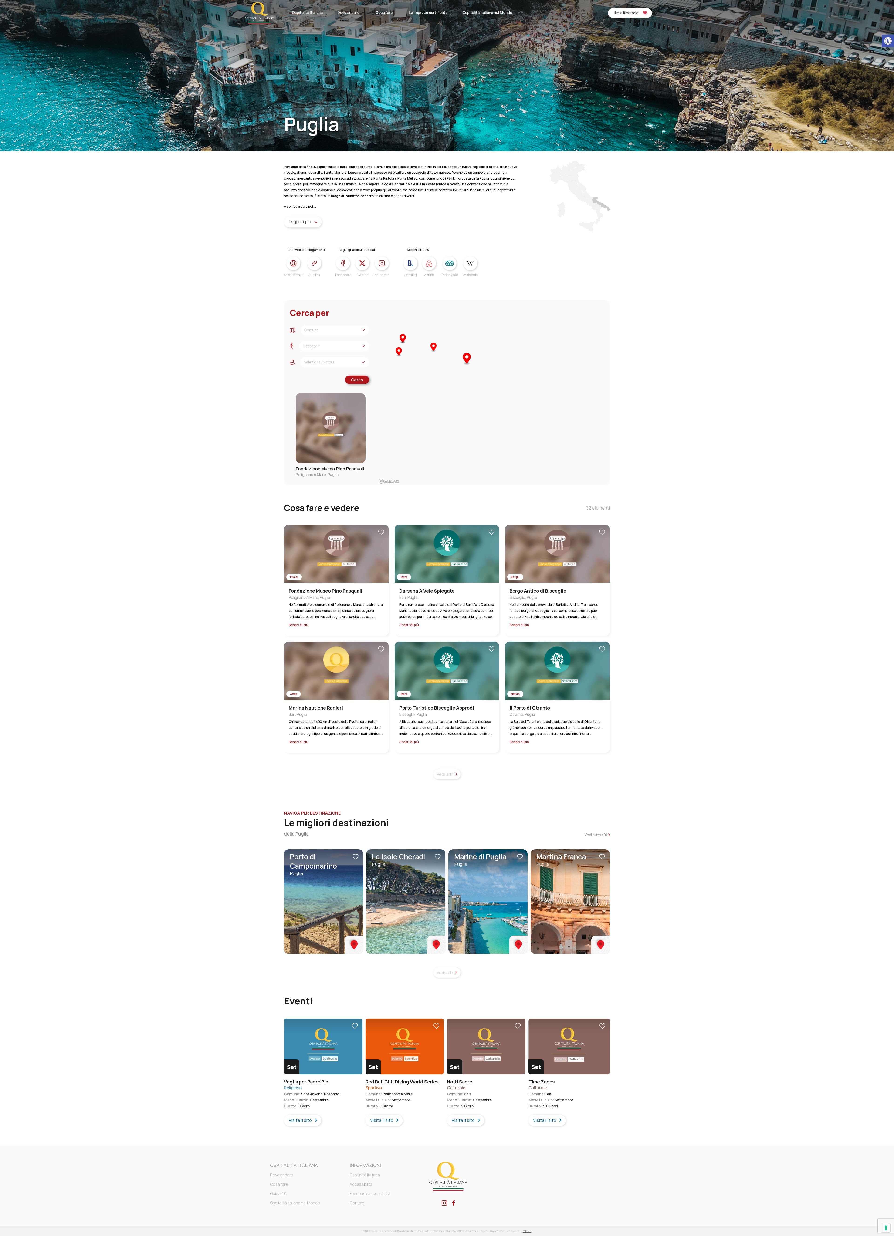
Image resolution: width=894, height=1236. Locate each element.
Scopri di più (299, 624)
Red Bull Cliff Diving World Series (402, 1082)
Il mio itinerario (626, 12)
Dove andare (348, 12)
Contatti (357, 1203)
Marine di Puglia (480, 856)
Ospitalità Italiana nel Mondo (487, 12)
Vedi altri (446, 774)
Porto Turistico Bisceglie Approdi (436, 708)
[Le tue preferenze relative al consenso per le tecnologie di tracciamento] (885, 1227)
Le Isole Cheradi (398, 856)
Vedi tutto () (596, 834)
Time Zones (541, 1082)
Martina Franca (561, 856)
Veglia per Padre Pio (306, 1082)
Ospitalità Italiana (307, 12)
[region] (493, 392)
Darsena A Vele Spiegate (426, 591)
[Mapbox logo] (389, 481)
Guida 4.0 (278, 1193)
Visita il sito (301, 1120)
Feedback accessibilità (370, 1193)
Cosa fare (384, 12)
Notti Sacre (459, 1082)
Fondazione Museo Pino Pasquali (330, 468)
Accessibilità (361, 1184)
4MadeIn (527, 1231)
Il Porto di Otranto (530, 708)
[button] (888, 41)
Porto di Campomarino (313, 861)
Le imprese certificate (428, 12)
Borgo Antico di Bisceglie (538, 591)
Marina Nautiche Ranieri (316, 708)
